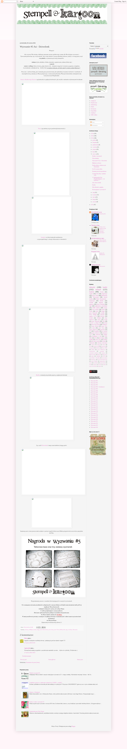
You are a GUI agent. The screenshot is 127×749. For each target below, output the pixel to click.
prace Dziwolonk (44, 629)
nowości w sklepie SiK (95, 323)
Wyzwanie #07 (94, 393)
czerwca (94, 154)
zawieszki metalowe (94, 353)
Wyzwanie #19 (94, 417)
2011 (92, 204)
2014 (92, 133)
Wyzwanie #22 (94, 423)
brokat (105, 323)
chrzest (93, 344)
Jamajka (43, 237)
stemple (98, 289)
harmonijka (104, 357)
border (90, 311)
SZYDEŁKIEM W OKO (97, 238)
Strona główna (51, 659)
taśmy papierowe (93, 329)
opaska (104, 364)
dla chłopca (102, 338)
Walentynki (92, 343)
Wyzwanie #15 (94, 409)
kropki (103, 341)
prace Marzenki (95, 321)
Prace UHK (104, 347)
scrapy (105, 308)
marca (94, 197)
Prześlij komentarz (26, 656)
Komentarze (95, 125)
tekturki (92, 287)
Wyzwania (75, 629)
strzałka (102, 313)
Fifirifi (92, 106)
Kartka (93, 185)
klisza (104, 344)
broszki (99, 364)
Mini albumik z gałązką (97, 187)
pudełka (105, 339)
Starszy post (80, 659)
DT (90, 331)
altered (99, 354)
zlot (90, 364)
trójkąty (105, 334)
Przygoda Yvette (95, 251)
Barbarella (104, 295)
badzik (103, 309)
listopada (94, 142)
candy (93, 328)
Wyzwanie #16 (94, 411)
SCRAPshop (94, 104)
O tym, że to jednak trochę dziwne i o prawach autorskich (103, 229)
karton (91, 292)
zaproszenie (102, 362)
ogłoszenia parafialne (101, 306)
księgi (38, 629)
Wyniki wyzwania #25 (34, 673)
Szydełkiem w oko (96, 336)
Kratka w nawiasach (97, 156)
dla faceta (105, 354)
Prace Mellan (95, 309)
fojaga (103, 311)
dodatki (91, 339)
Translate (101, 48)
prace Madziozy (101, 349)
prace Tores (56, 629)
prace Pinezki (100, 304)
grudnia (94, 140)
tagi (66, 629)
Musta (26, 638)
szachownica (92, 351)
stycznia (94, 201)
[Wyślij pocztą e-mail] (37, 627)
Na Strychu (93, 109)
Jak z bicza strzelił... (97, 182)
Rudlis (38, 375)
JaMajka (31, 629)
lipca (93, 151)
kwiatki (91, 318)
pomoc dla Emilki (93, 366)
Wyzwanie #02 (94, 383)
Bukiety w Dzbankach (34, 692)
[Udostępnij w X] (41, 627)
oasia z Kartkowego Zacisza (28, 79)
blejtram (94, 364)
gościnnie (102, 329)
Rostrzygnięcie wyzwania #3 (99, 189)
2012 (92, 138)
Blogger (73, 726)
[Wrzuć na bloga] (39, 627)
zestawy (103, 353)
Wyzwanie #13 (94, 405)
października (95, 145)
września (94, 147)
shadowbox (102, 361)
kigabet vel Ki (93, 316)
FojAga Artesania (95, 264)
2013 (92, 135)
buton (97, 311)
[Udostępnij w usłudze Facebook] (43, 627)
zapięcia (99, 366)
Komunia (103, 346)
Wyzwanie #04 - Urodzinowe (98, 387)
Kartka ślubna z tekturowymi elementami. (99, 166)
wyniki (91, 302)
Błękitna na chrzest (96, 163)
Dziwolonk (45, 445)
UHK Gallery (94, 115)
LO (97, 293)
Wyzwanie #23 (94, 425)
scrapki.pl (93, 113)
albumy (26, 629)
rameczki (102, 314)
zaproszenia (102, 266)
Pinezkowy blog (95, 225)
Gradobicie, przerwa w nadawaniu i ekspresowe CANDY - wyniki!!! (45, 682)
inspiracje (104, 293)
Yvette (102, 292)
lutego (94, 199)
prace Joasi (50, 629)
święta (105, 319)
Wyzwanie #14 (94, 407)
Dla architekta (95, 158)
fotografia (91, 347)
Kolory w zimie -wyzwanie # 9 (36, 702)
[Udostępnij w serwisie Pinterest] (45, 627)
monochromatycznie (102, 359)
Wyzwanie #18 (94, 415)
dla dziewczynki (95, 341)
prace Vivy (104, 326)
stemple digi (96, 346)
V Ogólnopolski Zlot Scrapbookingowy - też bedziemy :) (98, 179)
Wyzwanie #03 (94, 384)
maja (93, 192)
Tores (39, 128)
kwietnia (94, 195)
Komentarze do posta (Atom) (33, 662)
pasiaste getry (103, 213)
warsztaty (102, 351)
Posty (93, 122)
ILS (95, 338)
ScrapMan (96, 331)
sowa (90, 362)
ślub (64, 629)
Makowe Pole (92, 354)
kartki (34, 629)
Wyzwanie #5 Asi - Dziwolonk (99, 160)
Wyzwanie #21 (94, 421)
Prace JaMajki (93, 314)
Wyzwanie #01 (94, 381)
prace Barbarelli (93, 313)
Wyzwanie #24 (94, 427)
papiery (91, 304)
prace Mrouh (95, 326)
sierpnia (94, 149)
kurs (90, 346)
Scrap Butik (93, 111)
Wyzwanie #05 (94, 389)
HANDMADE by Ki (96, 212)
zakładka (98, 356)
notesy (99, 319)
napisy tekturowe (96, 333)
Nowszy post (23, 659)
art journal (104, 331)
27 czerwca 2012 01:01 (29, 643)
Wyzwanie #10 (94, 399)
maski (91, 293)
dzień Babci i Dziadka (94, 357)
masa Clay (98, 339)
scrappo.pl (93, 100)
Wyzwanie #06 (94, 391)
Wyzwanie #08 (94, 395)
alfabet (92, 349)
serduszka (98, 334)
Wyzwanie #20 (94, 419)
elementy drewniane (102, 343)
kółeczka (98, 347)
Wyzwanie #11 (94, 401)
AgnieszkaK (27, 648)
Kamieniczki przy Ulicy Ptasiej (36, 711)
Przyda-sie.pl (94, 102)
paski (92, 356)
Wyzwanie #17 (94, 413)
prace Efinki (94, 361)
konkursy (93, 359)
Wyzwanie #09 (94, 397)
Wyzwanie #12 (94, 403)
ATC (104, 356)
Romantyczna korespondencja (99, 171)
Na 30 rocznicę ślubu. (97, 169)
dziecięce (102, 316)
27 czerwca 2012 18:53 (29, 652)
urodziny (70, 629)
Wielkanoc (104, 324)
